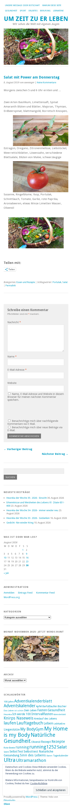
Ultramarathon (31, 760)
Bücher (62, 706)
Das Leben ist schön (13, 710)
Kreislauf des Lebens (45, 718)
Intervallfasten (42, 714)
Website (11, 382)
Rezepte (58, 741)
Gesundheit (11, 11)
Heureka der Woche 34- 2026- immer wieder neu (32, 510)
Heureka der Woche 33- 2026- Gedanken (28, 518)
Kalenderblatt (60, 714)
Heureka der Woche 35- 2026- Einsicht (26, 497)
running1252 (42, 747)
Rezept (46, 742)
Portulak (57, 282)
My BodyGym (32, 729)
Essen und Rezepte (25, 282)
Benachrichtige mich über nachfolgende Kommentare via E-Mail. (32, 422)
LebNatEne (58, 11)
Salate (6, 752)
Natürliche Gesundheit (29, 738)
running (22, 747)
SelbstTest (16, 751)
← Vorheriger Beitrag (18, 449)
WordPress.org (12, 597)
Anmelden (9, 592)
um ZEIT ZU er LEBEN (36, 18)
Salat (65, 282)
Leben (48, 723)
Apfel (39, 706)
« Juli (6, 573)
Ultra (10, 760)
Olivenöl (35, 741)
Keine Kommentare (46, 82)
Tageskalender (60, 755)
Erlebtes (33, 11)
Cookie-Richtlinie (38, 783)
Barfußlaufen (49, 706)
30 (27, 565)
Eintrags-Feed (25, 592)
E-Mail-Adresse (17, 369)
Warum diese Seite (51, 5)
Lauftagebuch (30, 723)
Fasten (42, 710)
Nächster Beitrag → (55, 453)
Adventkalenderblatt (33, 701)
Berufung (45, 11)
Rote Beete (9, 747)
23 (27, 561)
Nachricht (14, 322)
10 (5, 557)
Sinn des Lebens (33, 755)
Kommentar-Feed (45, 592)
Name (12, 356)
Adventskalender (19, 705)
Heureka (8, 714)
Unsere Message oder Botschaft (22, 5)
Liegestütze (12, 729)
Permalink (11, 285)
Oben (7, 804)
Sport (23, 11)
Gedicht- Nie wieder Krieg (19, 522)
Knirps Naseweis (18, 718)
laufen (10, 723)
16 (27, 557)
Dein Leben (30, 710)
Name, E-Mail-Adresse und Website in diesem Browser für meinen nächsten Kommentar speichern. (35, 396)
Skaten (49, 756)
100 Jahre (9, 701)
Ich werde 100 (21, 714)
